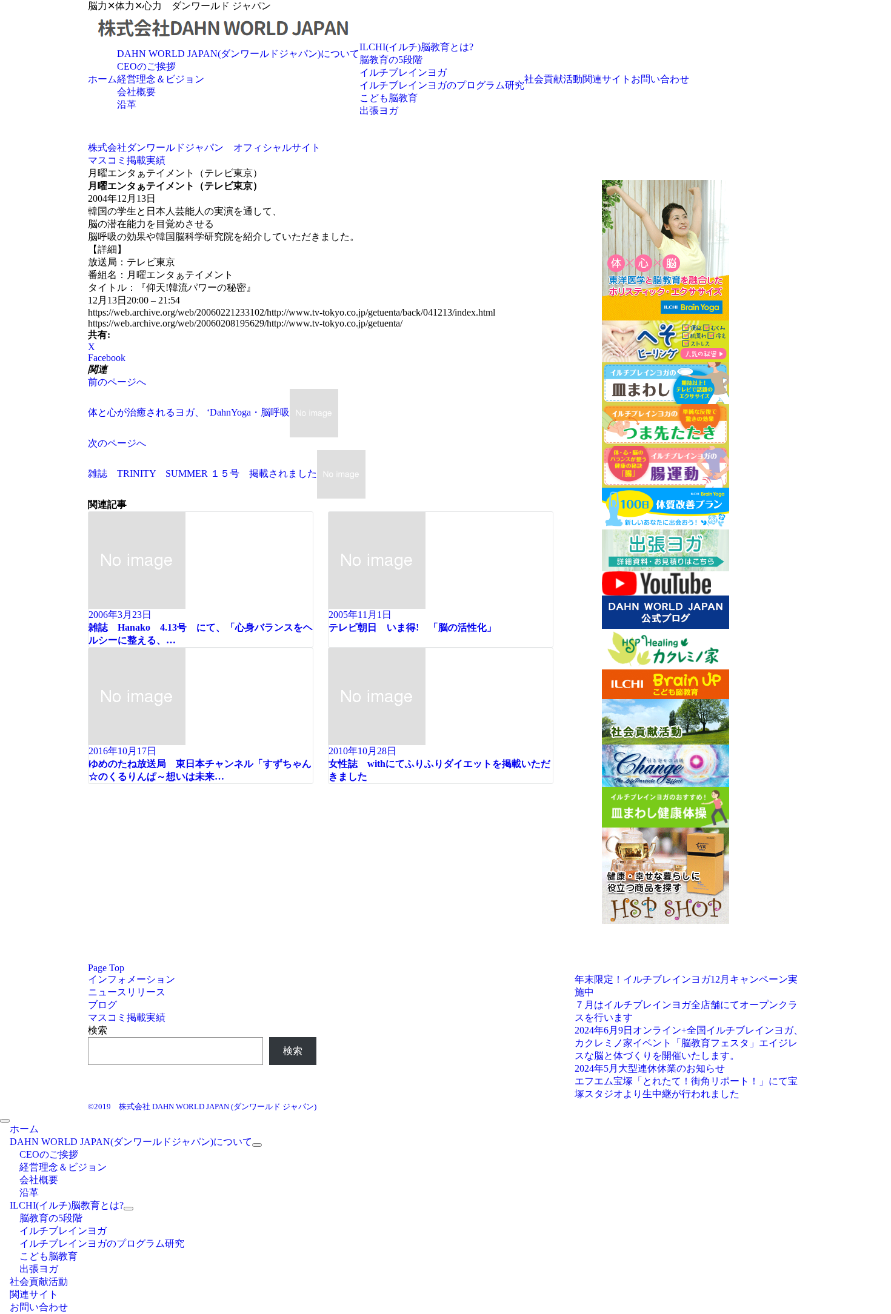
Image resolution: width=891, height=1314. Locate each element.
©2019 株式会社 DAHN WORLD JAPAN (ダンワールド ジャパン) (202, 1106)
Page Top (106, 968)
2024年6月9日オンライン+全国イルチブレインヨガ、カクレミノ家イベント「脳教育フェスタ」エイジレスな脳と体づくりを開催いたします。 (689, 1043)
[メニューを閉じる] (5, 1121)
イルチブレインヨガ (403, 72)
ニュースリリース (126, 992)
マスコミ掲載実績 (126, 1017)
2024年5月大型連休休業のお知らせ (650, 1068)
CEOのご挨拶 (146, 66)
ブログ (102, 1005)
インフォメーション (131, 979)
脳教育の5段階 (390, 60)
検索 (97, 1030)
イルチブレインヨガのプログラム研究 (441, 85)
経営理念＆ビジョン (160, 79)
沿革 (126, 104)
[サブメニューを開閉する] (257, 1145)
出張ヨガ (378, 110)
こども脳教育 (388, 98)
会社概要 (136, 92)
